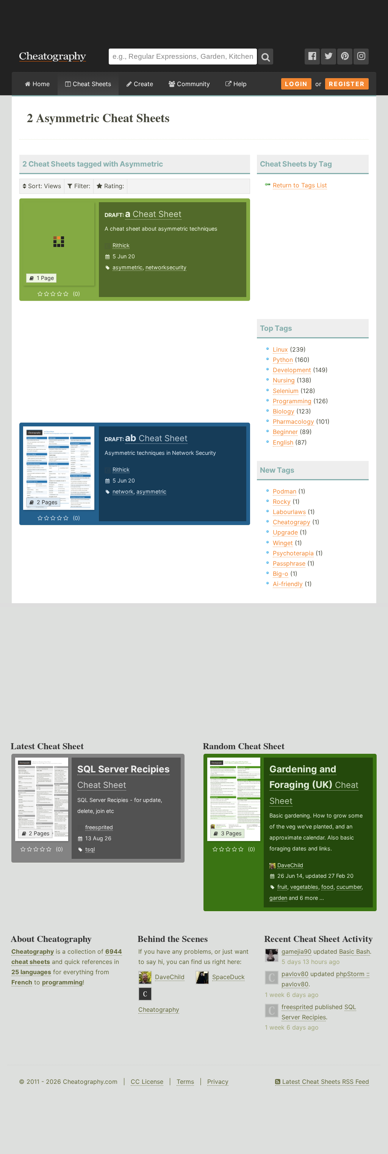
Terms (185, 1081)
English (283, 442)
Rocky (282, 501)
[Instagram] (361, 56)
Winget (283, 543)
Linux (280, 349)
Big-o (280, 573)
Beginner (285, 432)
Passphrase (289, 563)
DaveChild (290, 865)
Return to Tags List (300, 185)
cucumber (348, 887)
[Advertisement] (194, 20)
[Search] (265, 56)
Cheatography (32, 951)
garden (278, 898)
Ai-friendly (288, 584)
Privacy (217, 1081)
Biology (283, 411)
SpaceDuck (228, 977)
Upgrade (285, 532)
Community (192, 84)
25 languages (31, 972)
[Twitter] (328, 56)
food (327, 887)
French (21, 982)
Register (347, 84)
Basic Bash (354, 951)
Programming (292, 401)
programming (62, 982)
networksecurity (166, 267)
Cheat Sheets (91, 84)
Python (283, 359)
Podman (284, 491)
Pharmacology (293, 421)
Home (40, 84)
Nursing (284, 380)
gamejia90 (296, 951)
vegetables (304, 887)
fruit (282, 887)
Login (296, 84)
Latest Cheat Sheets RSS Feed (324, 1081)
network (123, 491)
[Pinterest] (344, 56)
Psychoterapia (293, 553)
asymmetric (127, 267)
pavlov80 (295, 974)
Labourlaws (289, 512)
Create (142, 84)
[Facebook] (312, 56)
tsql (90, 849)
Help (239, 84)
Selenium (286, 391)
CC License (147, 1081)
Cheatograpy (291, 522)
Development (292, 370)
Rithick (121, 245)
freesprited (99, 827)
